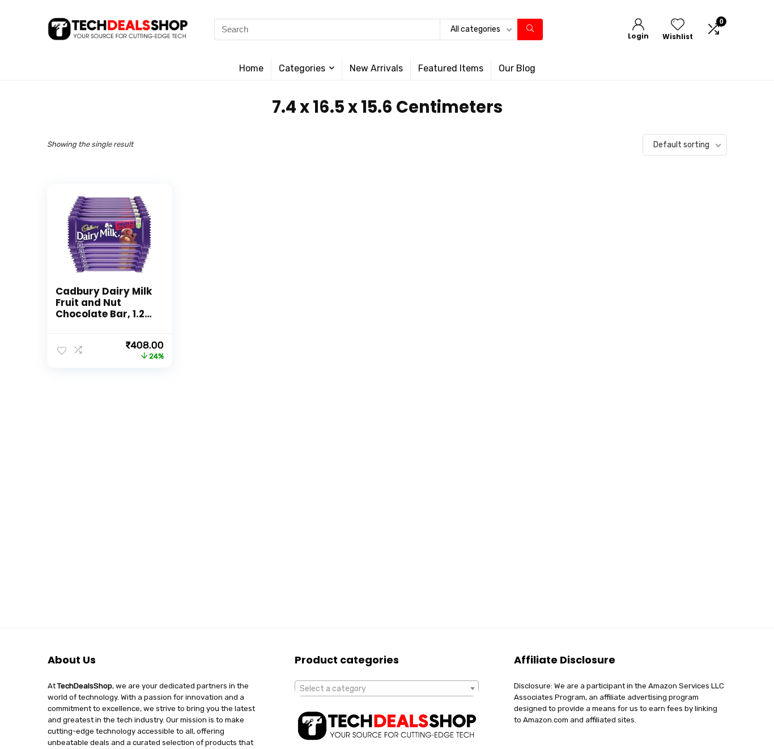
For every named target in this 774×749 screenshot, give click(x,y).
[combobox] (387, 688)
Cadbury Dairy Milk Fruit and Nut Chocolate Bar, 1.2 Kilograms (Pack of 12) (104, 313)
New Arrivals (376, 68)
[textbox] (386, 689)
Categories (302, 68)
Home (251, 68)
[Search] (530, 29)
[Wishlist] (677, 25)
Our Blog (517, 68)
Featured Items (450, 68)
